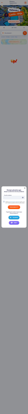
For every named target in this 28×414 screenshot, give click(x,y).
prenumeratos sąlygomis (14, 201)
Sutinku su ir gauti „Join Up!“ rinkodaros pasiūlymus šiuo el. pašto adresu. (15, 202)
